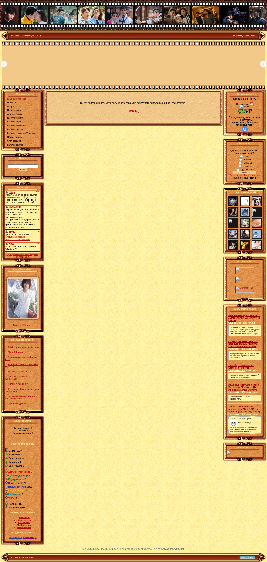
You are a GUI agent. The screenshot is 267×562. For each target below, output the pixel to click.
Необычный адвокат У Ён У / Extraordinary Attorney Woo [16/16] (244, 318)
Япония (247, 159)
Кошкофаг (24, 522)
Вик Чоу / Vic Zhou (22, 325)
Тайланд (247, 162)
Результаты (236, 175)
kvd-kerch (24, 517)
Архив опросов (252, 175)
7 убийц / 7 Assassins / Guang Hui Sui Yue (241, 366)
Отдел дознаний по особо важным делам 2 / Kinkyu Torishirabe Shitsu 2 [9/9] (243, 344)
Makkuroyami (24, 525)
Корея (247, 156)
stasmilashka (24, 527)
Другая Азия (247, 169)
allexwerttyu (24, 520)
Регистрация (27, 36)
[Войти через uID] (245, 129)
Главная (15, 36)
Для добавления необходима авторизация (22, 255)
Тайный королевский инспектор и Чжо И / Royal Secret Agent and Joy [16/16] (244, 409)
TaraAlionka (15, 537)
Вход (38, 36)
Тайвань (247, 166)
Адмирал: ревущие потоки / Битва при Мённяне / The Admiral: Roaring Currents (244, 387)
